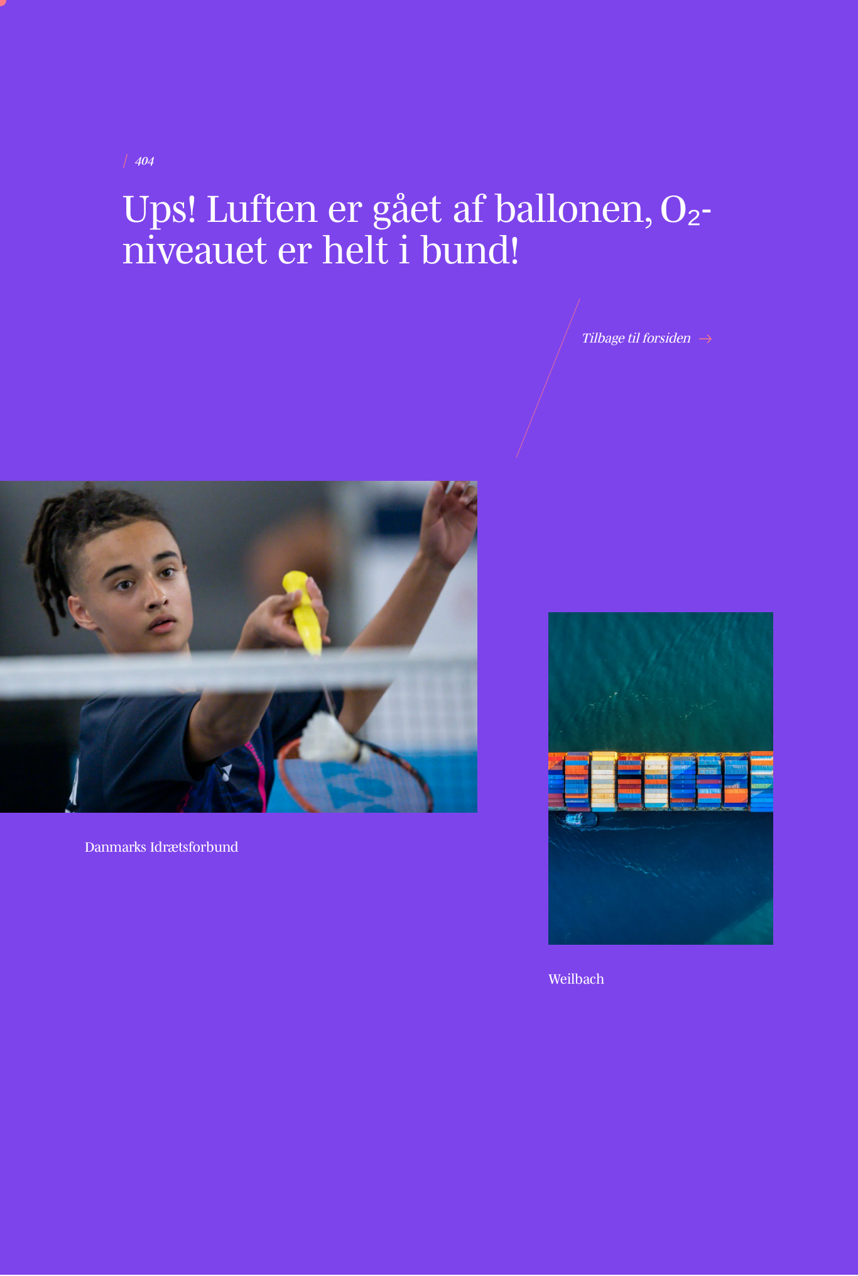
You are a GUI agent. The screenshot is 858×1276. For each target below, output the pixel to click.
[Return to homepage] (100, 53)
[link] (238, 671)
